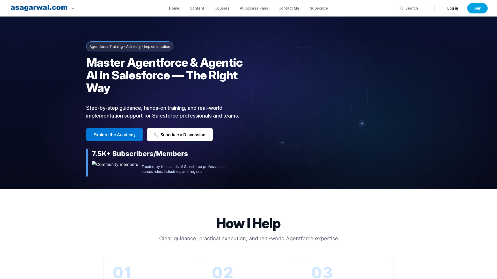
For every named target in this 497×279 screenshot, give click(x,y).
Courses (222, 8)
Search (411, 8)
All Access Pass (254, 8)
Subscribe (319, 8)
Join (477, 8)
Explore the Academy (114, 134)
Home (174, 8)
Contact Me (289, 8)
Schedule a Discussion (183, 134)
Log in (452, 8)
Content (197, 8)
